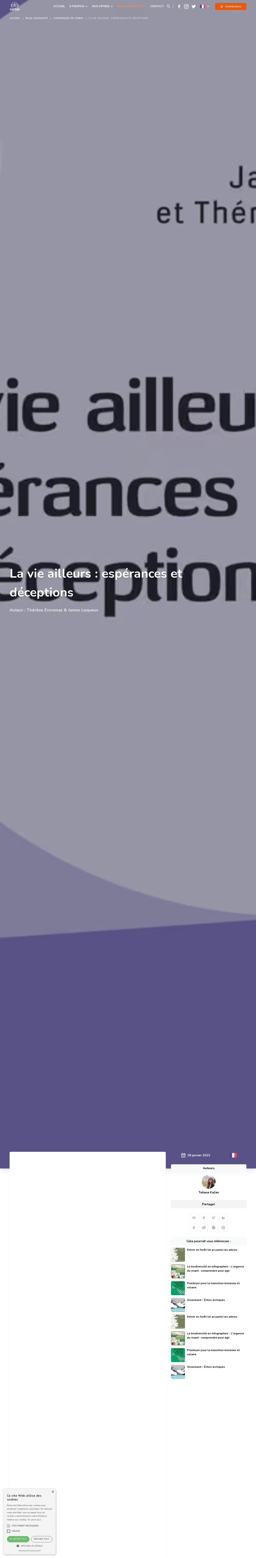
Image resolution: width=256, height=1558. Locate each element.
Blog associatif (37, 18)
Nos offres (101, 6)
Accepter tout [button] (18, 1539)
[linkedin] (223, 1218)
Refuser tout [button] (41, 1539)
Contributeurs (233, 6)
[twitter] (213, 1218)
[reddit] (204, 1227)
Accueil (15, 18)
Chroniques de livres (68, 18)
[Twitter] (193, 6)
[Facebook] (179, 6)
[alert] (29, 1522)
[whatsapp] (194, 1227)
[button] (25, 1525)
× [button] (52, 1492)
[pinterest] (213, 1227)
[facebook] (204, 1218)
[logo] (15, 6)
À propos (76, 6)
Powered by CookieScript (29, 1551)
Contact (157, 6)
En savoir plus (34, 1519)
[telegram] (223, 1227)
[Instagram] (186, 6)
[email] (194, 1218)
